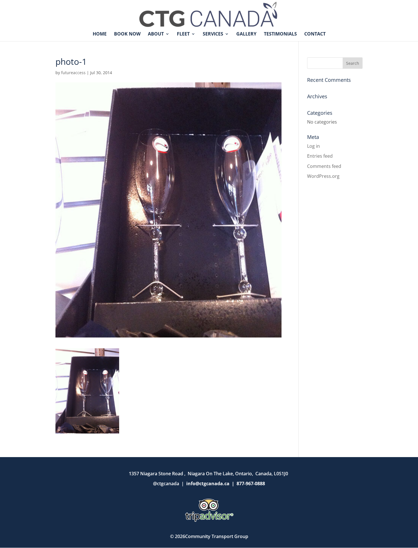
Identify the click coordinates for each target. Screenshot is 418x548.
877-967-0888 (251, 483)
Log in (313, 146)
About (156, 34)
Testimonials (280, 34)
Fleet (183, 34)
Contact (315, 34)
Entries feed (320, 156)
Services (213, 34)
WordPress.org (323, 176)
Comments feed (324, 166)
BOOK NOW (127, 34)
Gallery (246, 34)
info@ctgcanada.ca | (211, 483)
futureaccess (73, 72)
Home (100, 34)
